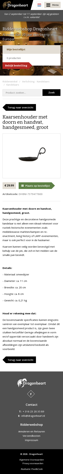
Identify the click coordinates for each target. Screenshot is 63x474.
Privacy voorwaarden (33, 463)
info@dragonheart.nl (33, 415)
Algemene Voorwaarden (31, 459)
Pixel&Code (37, 469)
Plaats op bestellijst (37, 185)
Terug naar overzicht (20, 107)
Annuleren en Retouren (31, 431)
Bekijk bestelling (16, 65)
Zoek (51, 92)
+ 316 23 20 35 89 (33, 411)
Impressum (31, 440)
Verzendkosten (31, 435)
